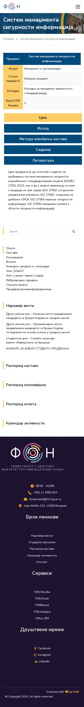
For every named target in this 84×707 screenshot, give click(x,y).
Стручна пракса (17, 285)
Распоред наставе (22, 365)
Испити (11, 262)
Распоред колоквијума (26, 384)
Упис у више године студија (24, 275)
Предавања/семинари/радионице (29, 289)
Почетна (8, 39)
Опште (10, 248)
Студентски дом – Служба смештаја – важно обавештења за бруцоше (31, 340)
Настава (12, 253)
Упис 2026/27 (15, 271)
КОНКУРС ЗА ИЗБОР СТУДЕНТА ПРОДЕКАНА (37, 349)
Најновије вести (20, 305)
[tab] (43, 117)
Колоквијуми (15, 257)
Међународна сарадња (22, 280)
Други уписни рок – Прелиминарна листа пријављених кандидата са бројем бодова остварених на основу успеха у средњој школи (38, 328)
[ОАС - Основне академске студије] (11, 6)
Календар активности (25, 423)
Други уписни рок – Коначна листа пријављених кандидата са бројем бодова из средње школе (39, 316)
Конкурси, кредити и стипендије (27, 266)
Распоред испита (21, 404)
